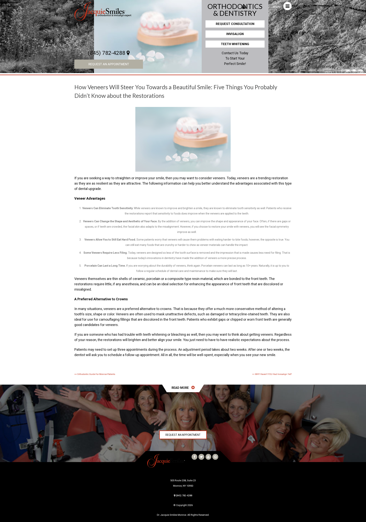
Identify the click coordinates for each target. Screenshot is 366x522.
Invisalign (235, 34)
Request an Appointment (108, 64)
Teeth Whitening (235, 44)
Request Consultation (235, 24)
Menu (277, 7)
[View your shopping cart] (244, 6)
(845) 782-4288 (107, 53)
